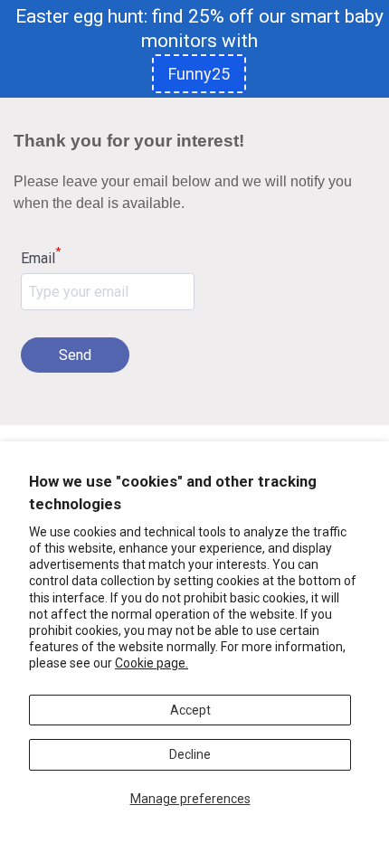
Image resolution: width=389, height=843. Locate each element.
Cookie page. (151, 663)
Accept (190, 710)
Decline (190, 754)
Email (41, 257)
